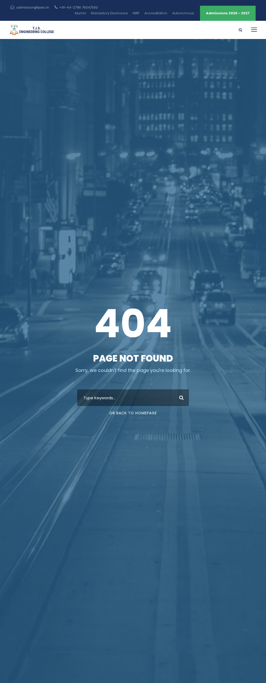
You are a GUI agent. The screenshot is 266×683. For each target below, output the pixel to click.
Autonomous (183, 13)
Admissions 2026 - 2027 (228, 13)
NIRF (136, 13)
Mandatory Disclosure (109, 13)
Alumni (80, 13)
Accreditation (155, 13)
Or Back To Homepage (133, 413)
